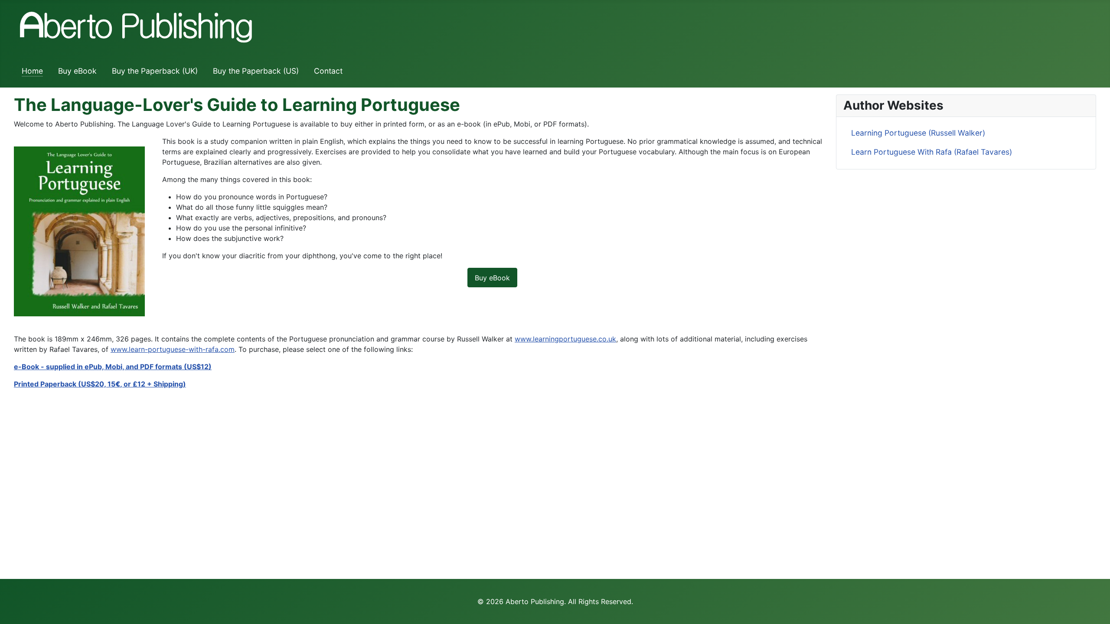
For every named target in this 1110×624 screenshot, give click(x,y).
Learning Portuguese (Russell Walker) (918, 132)
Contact (328, 70)
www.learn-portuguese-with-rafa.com (173, 349)
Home (32, 70)
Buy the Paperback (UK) (155, 70)
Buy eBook (77, 70)
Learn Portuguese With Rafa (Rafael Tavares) (931, 151)
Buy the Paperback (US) (256, 70)
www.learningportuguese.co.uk (565, 339)
